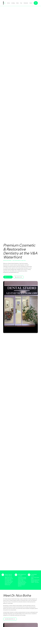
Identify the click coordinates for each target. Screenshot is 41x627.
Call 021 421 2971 (19, 277)
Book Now (36, 3)
